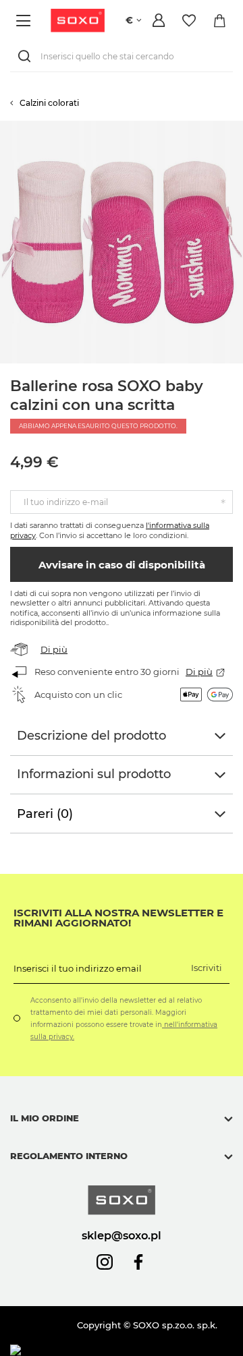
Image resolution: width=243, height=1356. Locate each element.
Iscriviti (206, 967)
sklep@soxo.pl (121, 1235)
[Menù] (25, 20)
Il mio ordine (44, 1118)
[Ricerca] (27, 56)
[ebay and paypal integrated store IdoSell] (107, 1350)
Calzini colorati (49, 103)
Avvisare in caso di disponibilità (121, 564)
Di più (54, 649)
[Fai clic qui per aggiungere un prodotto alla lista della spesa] (236, 127)
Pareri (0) (45, 813)
